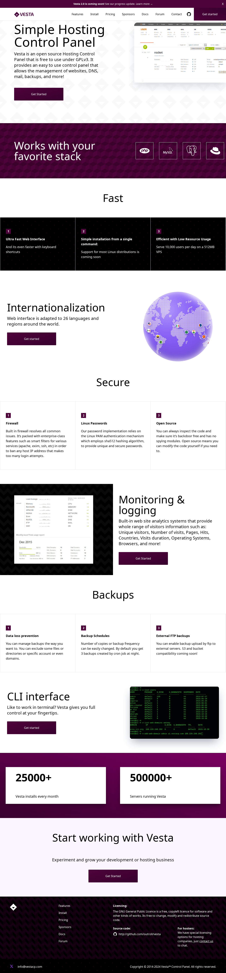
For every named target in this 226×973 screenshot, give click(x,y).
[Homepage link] (13, 907)
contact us (206, 941)
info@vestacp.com (30, 967)
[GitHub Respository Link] (189, 14)
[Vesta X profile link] (11, 967)
